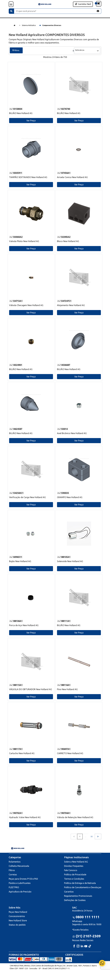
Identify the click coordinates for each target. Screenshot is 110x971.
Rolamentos (15, 861)
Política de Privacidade (75, 874)
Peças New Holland (18, 912)
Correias (13, 874)
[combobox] (87, 50)
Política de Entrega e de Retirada (80, 883)
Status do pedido (17, 925)
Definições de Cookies (75, 900)
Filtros (12, 870)
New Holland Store (18, 920)
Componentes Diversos (51, 25)
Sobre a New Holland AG (76, 861)
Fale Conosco (70, 870)
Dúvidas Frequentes (73, 866)
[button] (31, 91)
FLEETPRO (14, 887)
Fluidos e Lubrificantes (20, 883)
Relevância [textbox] (79, 50)
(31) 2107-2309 (88, 936)
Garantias (69, 891)
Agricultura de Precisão (20, 891)
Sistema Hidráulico (29, 25)
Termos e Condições (74, 879)
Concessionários (17, 916)
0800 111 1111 (87, 917)
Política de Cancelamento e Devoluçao (82, 887)
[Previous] (98, 836)
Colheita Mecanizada (19, 866)
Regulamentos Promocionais (78, 896)
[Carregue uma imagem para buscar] (98, 11)
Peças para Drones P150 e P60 (23, 879)
